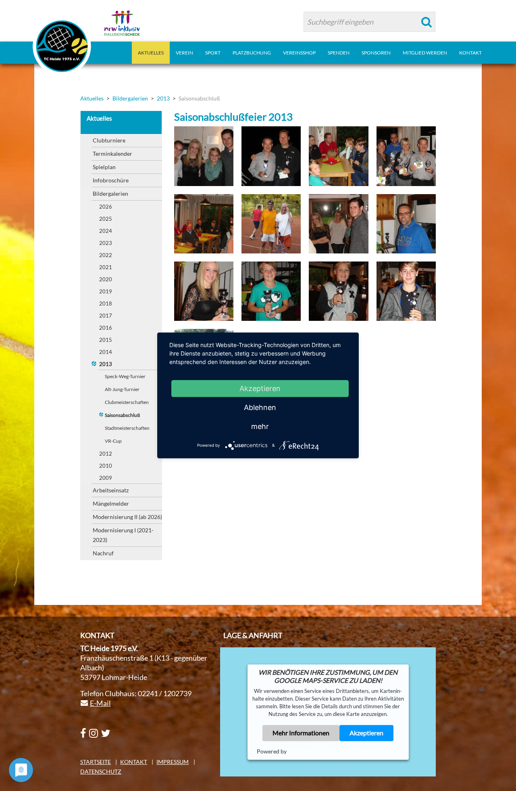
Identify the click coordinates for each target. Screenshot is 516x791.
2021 (105, 267)
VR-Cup (113, 441)
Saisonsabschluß (122, 415)
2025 (105, 219)
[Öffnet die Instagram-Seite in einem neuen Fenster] (93, 733)
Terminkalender (112, 153)
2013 (105, 364)
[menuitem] (151, 53)
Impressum (172, 761)
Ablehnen (260, 407)
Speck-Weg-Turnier (125, 376)
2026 (105, 206)
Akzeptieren (366, 733)
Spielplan (104, 166)
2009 (105, 478)
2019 (105, 291)
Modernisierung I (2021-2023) (123, 535)
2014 (105, 352)
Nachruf (103, 553)
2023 (105, 243)
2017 (105, 315)
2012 (105, 453)
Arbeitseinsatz (111, 490)
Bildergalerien (110, 193)
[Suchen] (426, 22)
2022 (105, 255)
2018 (105, 303)
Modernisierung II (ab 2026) (127, 516)
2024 (105, 231)
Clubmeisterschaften (127, 402)
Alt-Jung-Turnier (122, 389)
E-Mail (100, 703)
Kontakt (133, 761)
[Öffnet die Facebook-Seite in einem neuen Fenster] (83, 733)
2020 (105, 279)
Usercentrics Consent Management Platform (343, 751)
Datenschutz (100, 771)
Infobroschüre (111, 180)
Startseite (95, 761)
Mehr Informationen (301, 733)
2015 (105, 340)
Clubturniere (109, 140)
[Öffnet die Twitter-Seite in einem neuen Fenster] (105, 733)
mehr (260, 426)
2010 (105, 465)
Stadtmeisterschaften (127, 428)
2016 (105, 327)
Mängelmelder (111, 503)
